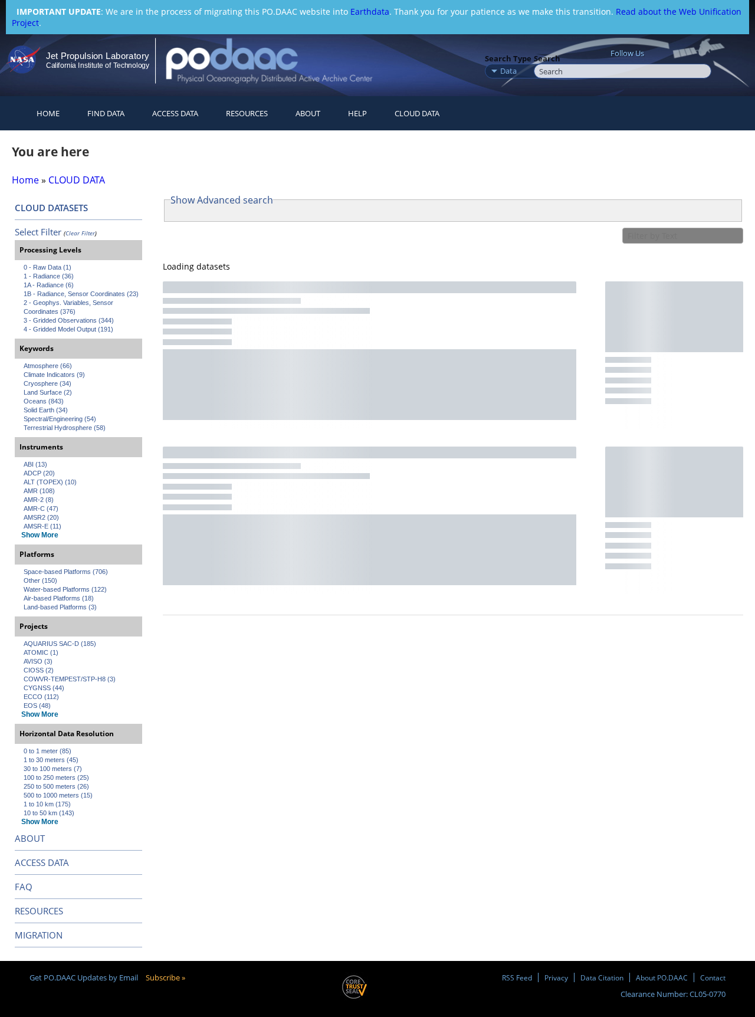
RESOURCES (247, 113)
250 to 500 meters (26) (56, 786)
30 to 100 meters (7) (53, 768)
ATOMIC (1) (41, 652)
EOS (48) (37, 705)
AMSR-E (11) (42, 526)
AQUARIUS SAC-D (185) (60, 643)
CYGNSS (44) (44, 687)
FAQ (23, 887)
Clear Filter (80, 233)
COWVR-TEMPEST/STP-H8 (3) (70, 679)
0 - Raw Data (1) (47, 267)
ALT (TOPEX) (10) (50, 481)
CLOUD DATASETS (51, 208)
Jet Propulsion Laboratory (97, 56)
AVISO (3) (38, 661)
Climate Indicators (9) (54, 374)
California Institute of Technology (97, 65)
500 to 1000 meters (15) (58, 795)
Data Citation (601, 977)
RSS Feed (517, 977)
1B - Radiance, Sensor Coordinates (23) (81, 293)
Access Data (175, 113)
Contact (713, 977)
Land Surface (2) (48, 392)
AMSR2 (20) (41, 517)
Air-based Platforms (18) (59, 598)
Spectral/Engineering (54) (60, 418)
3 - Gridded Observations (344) (69, 320)
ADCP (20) (39, 473)
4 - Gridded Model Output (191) (68, 329)
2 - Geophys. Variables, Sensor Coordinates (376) (69, 307)
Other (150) (40, 580)
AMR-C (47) (41, 508)
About (308, 113)
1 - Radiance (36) (49, 276)
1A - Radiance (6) (49, 284)
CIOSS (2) (39, 670)
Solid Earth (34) (46, 410)
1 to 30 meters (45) (51, 759)
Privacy (556, 977)
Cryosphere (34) (47, 383)
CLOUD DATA (417, 113)
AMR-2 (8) (39, 499)
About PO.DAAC (662, 977)
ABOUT (30, 838)
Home (48, 113)
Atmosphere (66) (48, 365)
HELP (357, 113)
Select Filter (38, 232)
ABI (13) (35, 464)
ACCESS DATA (42, 862)
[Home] (279, 60)
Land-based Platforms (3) (60, 607)
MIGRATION (39, 935)
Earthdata (369, 11)
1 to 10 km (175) (47, 804)
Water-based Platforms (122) (65, 589)
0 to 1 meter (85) (47, 750)
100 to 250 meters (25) (56, 777)
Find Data (105, 113)
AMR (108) (39, 490)
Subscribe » (165, 977)
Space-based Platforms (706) (66, 571)
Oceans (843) (44, 401)
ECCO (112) (41, 696)
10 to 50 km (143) (49, 812)
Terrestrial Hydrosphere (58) (65, 427)
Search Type (508, 58)
